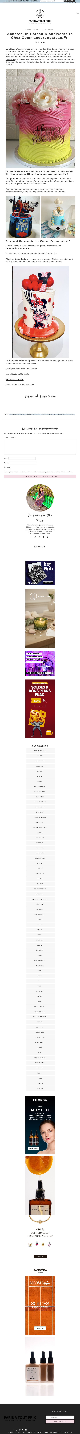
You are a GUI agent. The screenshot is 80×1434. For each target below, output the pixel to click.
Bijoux (39, 781)
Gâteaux (40, 919)
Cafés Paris (40, 837)
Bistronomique (39, 791)
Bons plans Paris (40, 801)
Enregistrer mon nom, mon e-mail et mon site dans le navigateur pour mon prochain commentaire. (39, 472)
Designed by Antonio (63, 1432)
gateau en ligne (47, 414)
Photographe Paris (40, 1016)
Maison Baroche (39, 960)
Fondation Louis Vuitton (39, 899)
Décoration (40, 873)
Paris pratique (40, 1011)
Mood (40, 976)
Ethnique (40, 883)
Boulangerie (39, 807)
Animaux (40, 755)
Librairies (39, 950)
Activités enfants (40, 750)
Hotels (39, 934)
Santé (40, 1047)
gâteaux (14, 179)
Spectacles (40, 1068)
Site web (7, 467)
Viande (39, 1078)
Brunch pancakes (40, 817)
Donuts (39, 878)
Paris (40, 1001)
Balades (40, 771)
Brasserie (39, 812)
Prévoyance (40, 1032)
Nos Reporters (60, 1411)
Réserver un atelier (15, 379)
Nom (6, 458)
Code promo (40, 853)
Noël (39, 986)
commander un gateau (17, 414)
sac (62, 181)
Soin (39, 1052)
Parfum (39, 996)
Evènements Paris (40, 888)
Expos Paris (40, 894)
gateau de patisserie (33, 414)
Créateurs (40, 863)
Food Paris (40, 904)
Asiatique (39, 766)
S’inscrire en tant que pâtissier (20, 385)
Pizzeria (40, 1022)
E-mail (6, 463)
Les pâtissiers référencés (17, 374)
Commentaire (10, 437)
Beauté (39, 776)
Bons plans (40, 796)
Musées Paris (39, 981)
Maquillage (40, 965)
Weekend (40, 1088)
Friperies (39, 909)
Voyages (40, 1083)
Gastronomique (39, 914)
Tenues (39, 1073)
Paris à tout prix (40, 1006)
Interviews (40, 940)
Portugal (39, 1027)
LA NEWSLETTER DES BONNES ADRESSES (22, 1)
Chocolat (39, 842)
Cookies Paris (39, 858)
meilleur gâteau (59, 414)
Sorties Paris (39, 1062)
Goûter (39, 924)
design (45, 51)
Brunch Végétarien (40, 827)
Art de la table (40, 761)
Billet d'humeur (39, 786)
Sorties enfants (40, 1057)
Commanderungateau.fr (50, 174)
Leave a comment (47, 29)
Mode (40, 970)
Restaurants (39, 1042)
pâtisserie (10, 59)
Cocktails (39, 848)
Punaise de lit (40, 1037)
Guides (39, 929)
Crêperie (40, 868)
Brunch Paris (39, 822)
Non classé (40, 991)
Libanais (40, 945)
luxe (8, 184)
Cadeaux (40, 832)
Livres (40, 955)
